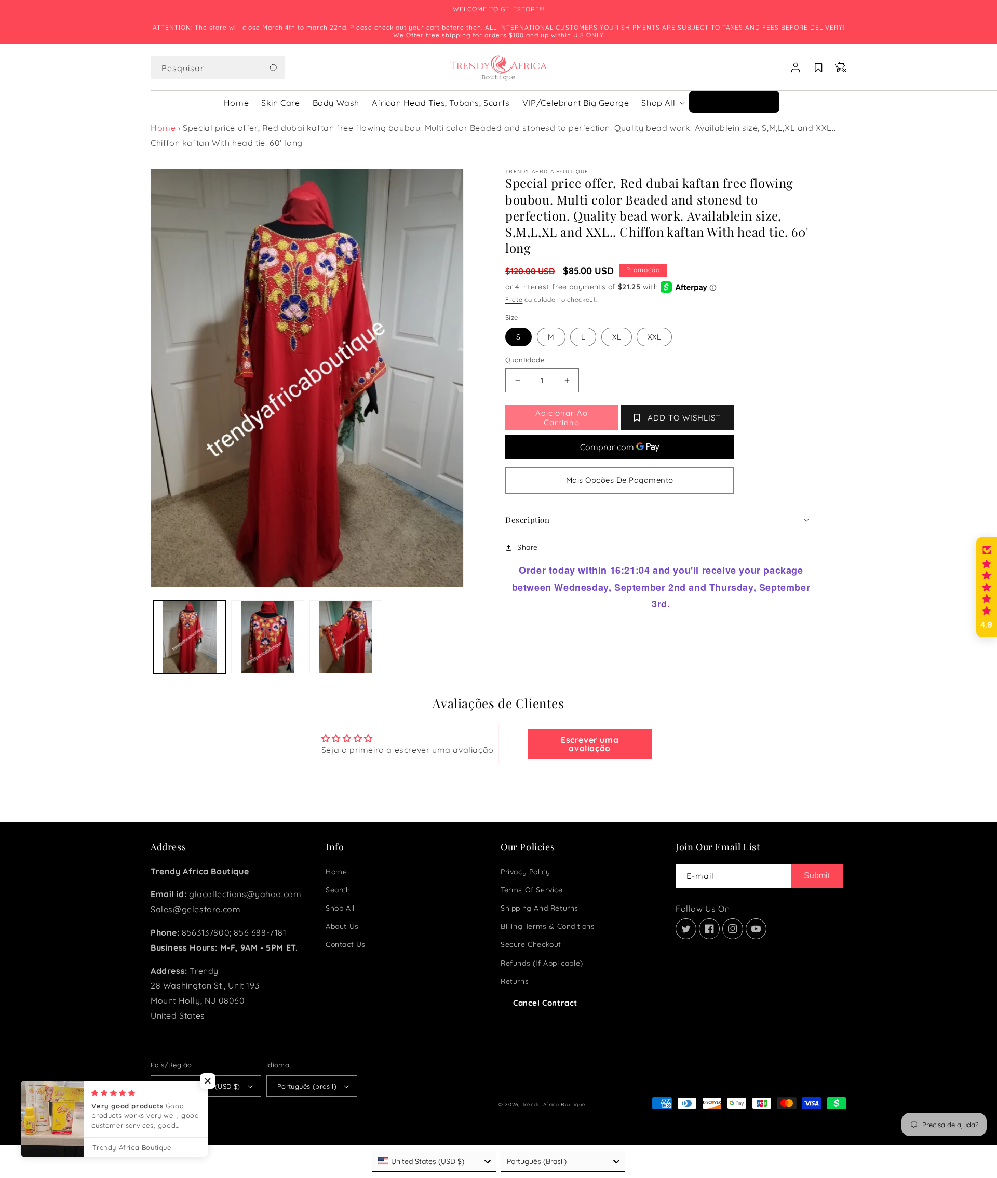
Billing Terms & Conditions (548, 926)
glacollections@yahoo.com (245, 894)
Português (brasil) (306, 1086)
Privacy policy (525, 871)
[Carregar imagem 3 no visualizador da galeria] (345, 636)
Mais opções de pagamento (619, 480)
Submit (817, 875)
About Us (342, 926)
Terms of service (532, 890)
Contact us (346, 944)
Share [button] (527, 547)
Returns (515, 981)
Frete (514, 299)
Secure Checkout (531, 944)
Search (338, 890)
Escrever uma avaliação (589, 744)
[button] (218, 67)
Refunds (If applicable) (542, 963)
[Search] (273, 68)
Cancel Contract (545, 1003)
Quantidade (524, 360)
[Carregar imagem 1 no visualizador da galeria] (189, 636)
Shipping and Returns (539, 908)
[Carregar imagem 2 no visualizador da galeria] (267, 636)
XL (616, 337)
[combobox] (218, 67)
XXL (654, 337)
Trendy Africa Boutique (554, 1104)
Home (163, 128)
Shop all (340, 908)
